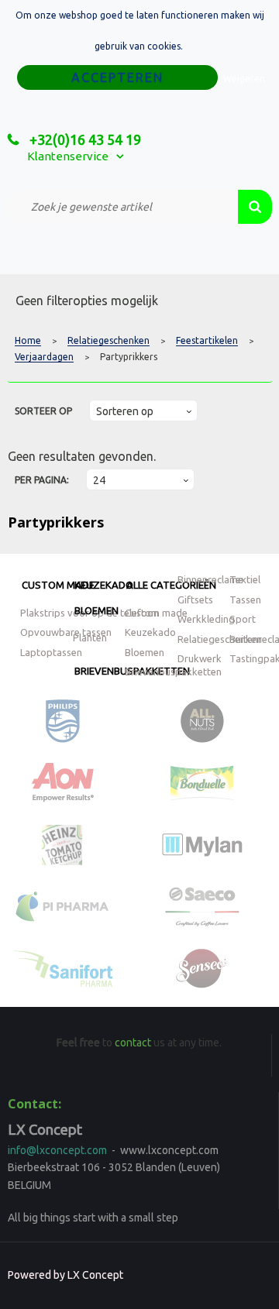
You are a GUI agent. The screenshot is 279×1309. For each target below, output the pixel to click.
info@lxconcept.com (57, 1150)
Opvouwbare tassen (66, 632)
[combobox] (123, 207)
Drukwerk (199, 658)
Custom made (58, 584)
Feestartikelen (207, 340)
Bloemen (96, 610)
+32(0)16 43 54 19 (83, 139)
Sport (242, 618)
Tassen (245, 599)
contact (133, 1042)
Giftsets (195, 599)
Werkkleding (206, 618)
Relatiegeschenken (108, 340)
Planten (90, 637)
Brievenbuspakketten (173, 671)
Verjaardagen (44, 357)
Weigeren (244, 79)
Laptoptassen (51, 652)
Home (28, 340)
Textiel (244, 579)
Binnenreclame (210, 579)
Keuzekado (103, 584)
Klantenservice (67, 156)
